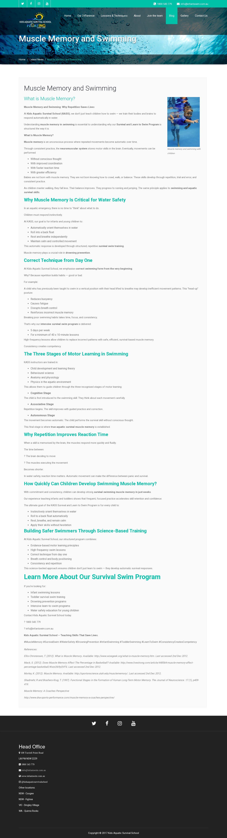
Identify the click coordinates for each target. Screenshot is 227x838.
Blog (171, 15)
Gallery (185, 15)
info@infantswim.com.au (34, 770)
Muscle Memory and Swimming (70, 88)
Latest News (37, 59)
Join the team (155, 15)
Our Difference (86, 15)
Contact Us (201, 15)
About (137, 15)
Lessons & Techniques (114, 15)
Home (67, 15)
